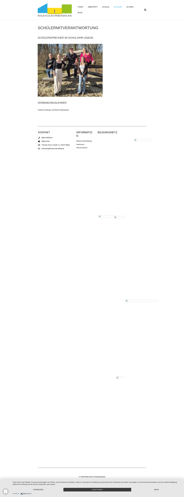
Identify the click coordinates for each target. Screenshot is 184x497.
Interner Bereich (81, 148)
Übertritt (93, 7)
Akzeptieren (97, 490)
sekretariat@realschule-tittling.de (52, 148)
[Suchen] (144, 9)
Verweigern (38, 490)
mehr (156, 490)
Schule (105, 7)
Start (80, 7)
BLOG (80, 13)
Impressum (80, 144)
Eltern (130, 7)
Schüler (118, 7)
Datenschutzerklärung (84, 141)
